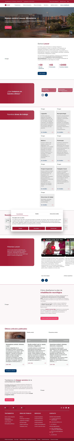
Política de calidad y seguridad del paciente (28, 439)
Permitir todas (53, 228)
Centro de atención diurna (40, 426)
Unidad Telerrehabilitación (40, 424)
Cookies (38, 439)
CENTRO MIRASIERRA (54, 426)
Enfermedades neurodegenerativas (9, 419)
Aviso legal (16, 439)
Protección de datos (54, 439)
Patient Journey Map (50, 309)
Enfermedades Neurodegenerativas (63, 90)
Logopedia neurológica (24, 420)
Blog (68, 1)
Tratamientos (17, 5)
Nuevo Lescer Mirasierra (54, 1)
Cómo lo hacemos (27, 5)
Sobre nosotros (42, 73)
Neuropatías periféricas (9, 423)
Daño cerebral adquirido (10, 416)
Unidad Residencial (39, 420)
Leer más (8, 364)
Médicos (21, 416)
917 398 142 (53, 424)
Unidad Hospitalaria (39, 416)
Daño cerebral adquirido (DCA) (45, 90)
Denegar (20, 228)
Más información (9, 399)
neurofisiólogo (44, 156)
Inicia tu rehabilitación (64, 5)
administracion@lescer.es (56, 422)
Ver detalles (44, 132)
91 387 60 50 (54, 434)
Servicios (46, 5)
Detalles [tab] (37, 213)
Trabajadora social (23, 426)
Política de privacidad (9, 439)
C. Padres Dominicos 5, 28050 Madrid (56, 419)
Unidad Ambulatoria (39, 422)
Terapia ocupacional (24, 424)
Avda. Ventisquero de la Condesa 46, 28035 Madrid (56, 429)
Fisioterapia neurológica (25, 418)
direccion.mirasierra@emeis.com (57, 432)
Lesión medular (8, 421)
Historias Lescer (63, 1)
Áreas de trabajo (37, 5)
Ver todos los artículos (10, 370)
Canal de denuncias (45, 439)
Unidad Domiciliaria (39, 418)
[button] (57, 36)
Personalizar (36, 228)
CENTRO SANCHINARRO (55, 416)
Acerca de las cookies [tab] (54, 213)
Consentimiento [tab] (19, 213)
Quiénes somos (54, 5)
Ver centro (8, 27)
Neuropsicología (23, 422)
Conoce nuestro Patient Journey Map (49, 318)
